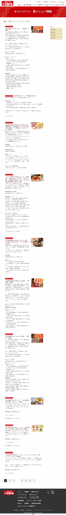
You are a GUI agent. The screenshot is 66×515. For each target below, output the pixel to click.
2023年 (53, 37)
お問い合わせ (53, 1)
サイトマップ (37, 510)
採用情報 (46, 1)
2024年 (53, 35)
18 (30, 480)
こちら (11, 415)
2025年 (53, 32)
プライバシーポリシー (47, 510)
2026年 (53, 29)
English (62, 2)
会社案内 (39, 1)
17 (26, 480)
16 (22, 480)
